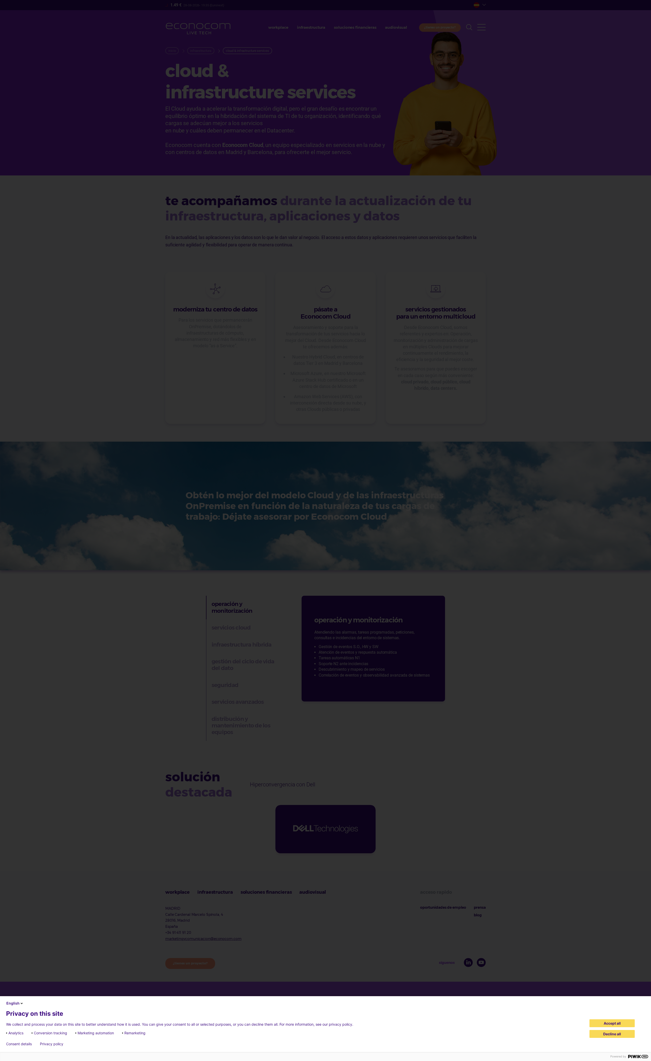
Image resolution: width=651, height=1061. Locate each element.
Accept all (612, 1023)
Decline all (612, 1034)
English (13, 1003)
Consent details (19, 1044)
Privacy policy (51, 1044)
